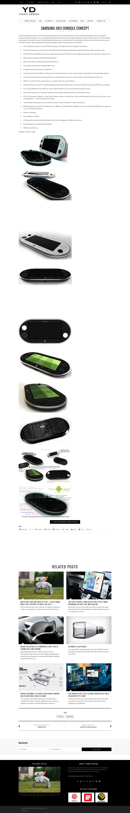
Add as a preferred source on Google (66, 522)
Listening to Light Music (77, 646)
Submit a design (43, 2)
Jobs (59, 2)
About (22, 2)
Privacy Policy (89, 776)
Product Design (30, 21)
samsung (70, 716)
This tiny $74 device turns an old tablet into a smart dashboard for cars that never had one (88, 603)
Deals (82, 21)
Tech (40, 21)
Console (60, 716)
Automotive (49, 21)
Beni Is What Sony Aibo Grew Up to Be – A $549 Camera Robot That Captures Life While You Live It (40, 603)
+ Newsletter (100, 21)
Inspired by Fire (42, 726)
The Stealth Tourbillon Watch (88, 726)
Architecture (61, 21)
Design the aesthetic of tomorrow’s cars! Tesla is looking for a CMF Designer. (39, 647)
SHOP (53, 2)
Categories (30, 2)
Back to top (24, 810)
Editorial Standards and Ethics (76, 776)
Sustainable (73, 21)
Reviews (90, 21)
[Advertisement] (79, 11)
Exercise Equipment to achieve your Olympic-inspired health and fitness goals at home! (40, 694)
